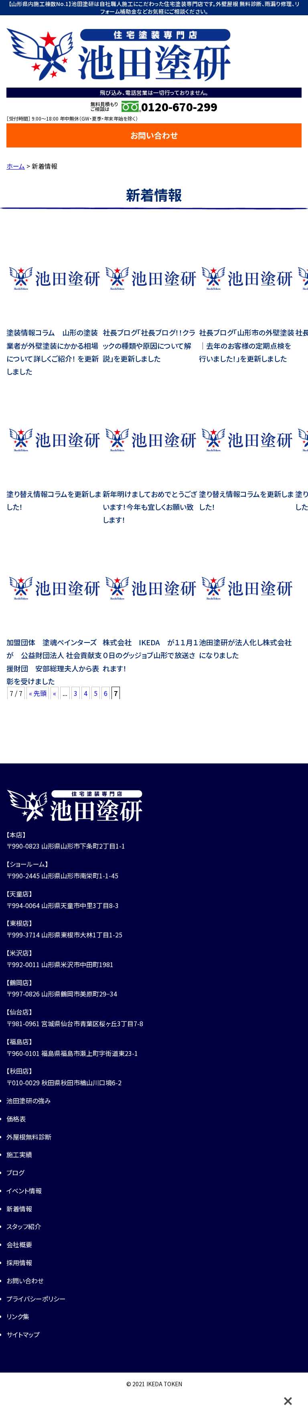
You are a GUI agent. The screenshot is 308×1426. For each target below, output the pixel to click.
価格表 (16, 1118)
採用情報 (19, 1262)
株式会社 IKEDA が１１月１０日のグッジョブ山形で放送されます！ (151, 655)
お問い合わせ (154, 135)
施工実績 (19, 1154)
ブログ (15, 1172)
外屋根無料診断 (28, 1137)
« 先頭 (38, 693)
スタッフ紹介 (23, 1226)
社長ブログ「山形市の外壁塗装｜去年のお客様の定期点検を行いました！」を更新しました (246, 345)
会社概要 (19, 1244)
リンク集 (17, 1316)
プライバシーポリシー (36, 1298)
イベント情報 (24, 1190)
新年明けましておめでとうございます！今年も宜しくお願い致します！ (150, 507)
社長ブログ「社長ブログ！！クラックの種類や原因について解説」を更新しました (149, 345)
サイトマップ (23, 1334)
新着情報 (19, 1208)
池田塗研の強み (28, 1100)
